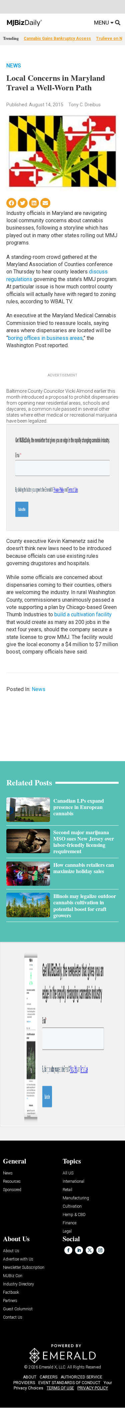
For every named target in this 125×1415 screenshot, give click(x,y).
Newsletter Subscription (23, 1267)
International (73, 1181)
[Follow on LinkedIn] (79, 1250)
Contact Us (12, 1317)
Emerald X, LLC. (52, 1367)
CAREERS (48, 1377)
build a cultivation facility (83, 614)
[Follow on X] (90, 1250)
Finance (69, 1223)
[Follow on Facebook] (68, 1250)
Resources (12, 1181)
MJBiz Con (12, 1276)
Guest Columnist (18, 1309)
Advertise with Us (18, 1259)
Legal (67, 1231)
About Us (11, 1251)
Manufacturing (76, 1198)
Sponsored (12, 1190)
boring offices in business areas (45, 338)
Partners (10, 1301)
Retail (67, 1190)
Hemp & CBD (74, 1215)
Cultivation (72, 1206)
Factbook (11, 1292)
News (13, 65)
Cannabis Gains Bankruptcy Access (57, 38)
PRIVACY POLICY (92, 1388)
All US (68, 1173)
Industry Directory (18, 1284)
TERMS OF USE (60, 1388)
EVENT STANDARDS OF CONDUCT (69, 1382)
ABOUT (29, 1377)
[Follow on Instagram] (100, 1250)
